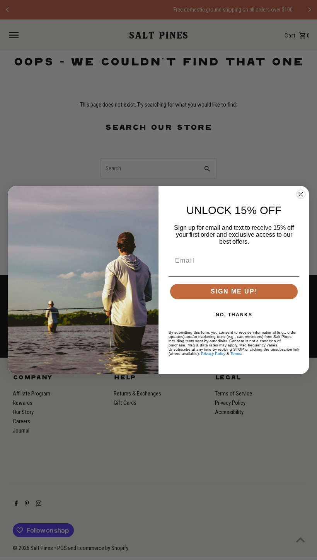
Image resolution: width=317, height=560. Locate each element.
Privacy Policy (213, 353)
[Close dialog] (300, 194)
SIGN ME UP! (234, 291)
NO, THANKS (234, 314)
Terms (235, 353)
